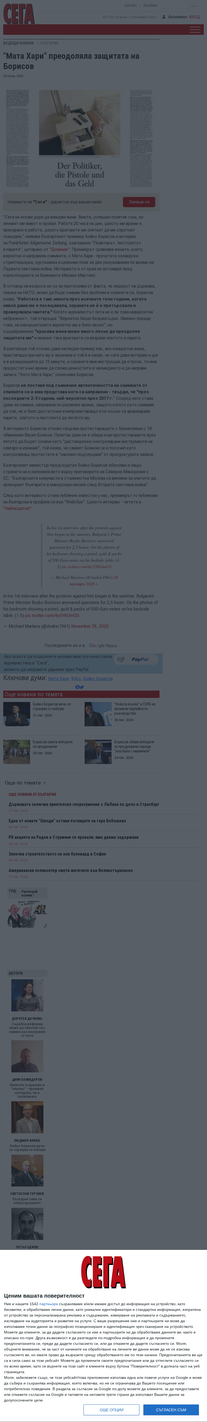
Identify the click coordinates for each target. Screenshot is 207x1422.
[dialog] (103, 1336)
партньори (48, 1304)
